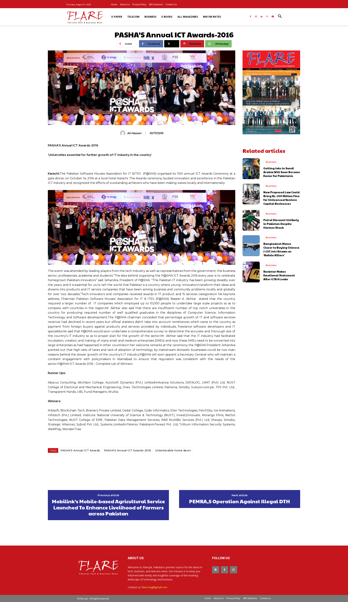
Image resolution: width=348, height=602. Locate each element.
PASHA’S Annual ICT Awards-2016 (127, 450)
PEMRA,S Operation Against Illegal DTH (239, 501)
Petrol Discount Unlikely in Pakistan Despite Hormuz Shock (281, 223)
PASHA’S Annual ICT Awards (80, 450)
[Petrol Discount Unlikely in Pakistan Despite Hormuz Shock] (251, 220)
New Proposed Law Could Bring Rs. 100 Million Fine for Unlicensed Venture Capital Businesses (281, 197)
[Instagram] (256, 17)
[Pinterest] (267, 17)
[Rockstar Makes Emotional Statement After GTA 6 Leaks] (251, 272)
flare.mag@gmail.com (154, 587)
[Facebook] (250, 17)
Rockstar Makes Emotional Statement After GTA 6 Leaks (279, 275)
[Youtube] (273, 17)
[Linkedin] (262, 17)
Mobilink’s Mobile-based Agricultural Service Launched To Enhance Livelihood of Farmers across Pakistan (108, 507)
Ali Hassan (134, 133)
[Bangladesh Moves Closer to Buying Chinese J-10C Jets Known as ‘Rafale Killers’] (251, 245)
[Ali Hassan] (123, 133)
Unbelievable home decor (173, 450)
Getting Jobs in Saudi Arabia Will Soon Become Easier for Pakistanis (281, 172)
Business (271, 162)
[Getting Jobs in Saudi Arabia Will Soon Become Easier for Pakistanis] (251, 168)
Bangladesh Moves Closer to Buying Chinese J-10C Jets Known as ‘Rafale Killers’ (281, 249)
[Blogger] (215, 569)
